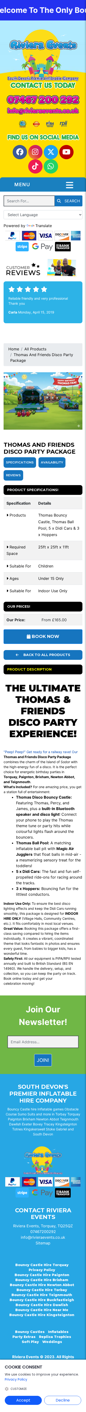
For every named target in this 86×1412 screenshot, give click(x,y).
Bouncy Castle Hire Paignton (42, 1275)
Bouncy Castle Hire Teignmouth (41, 1295)
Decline (63, 1400)
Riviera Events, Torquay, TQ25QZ (43, 1225)
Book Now (45, 636)
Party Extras (24, 1337)
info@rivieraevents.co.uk (43, 1237)
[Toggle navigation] (69, 185)
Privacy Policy (42, 1270)
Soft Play (30, 1342)
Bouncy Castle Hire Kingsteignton (41, 1315)
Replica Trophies (55, 1337)
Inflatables (58, 1332)
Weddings (52, 1342)
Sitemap (43, 1243)
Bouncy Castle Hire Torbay (41, 1290)
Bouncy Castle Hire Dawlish (42, 1305)
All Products (35, 349)
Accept (23, 1400)
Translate (43, 225)
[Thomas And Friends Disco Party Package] (43, 401)
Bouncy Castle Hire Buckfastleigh (42, 1300)
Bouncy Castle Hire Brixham (41, 1280)
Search (71, 201)
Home (13, 349)
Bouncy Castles (30, 1332)
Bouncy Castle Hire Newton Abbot (42, 1285)
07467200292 (43, 1231)
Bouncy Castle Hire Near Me (41, 1310)
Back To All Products (46, 655)
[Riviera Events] (43, 55)
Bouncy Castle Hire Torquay (42, 1265)
